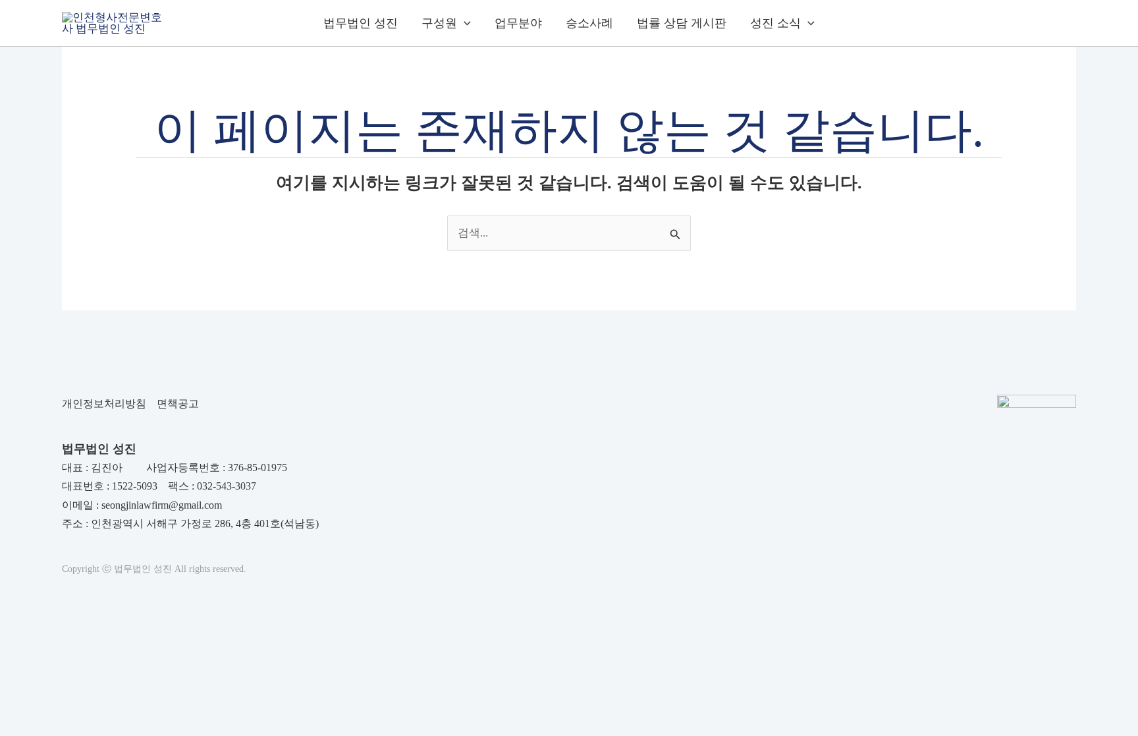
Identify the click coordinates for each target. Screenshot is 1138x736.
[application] (464, 23)
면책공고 (178, 403)
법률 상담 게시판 (681, 23)
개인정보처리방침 (104, 403)
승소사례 (589, 23)
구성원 (439, 23)
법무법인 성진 (360, 23)
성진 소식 (775, 23)
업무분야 (518, 23)
